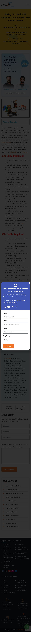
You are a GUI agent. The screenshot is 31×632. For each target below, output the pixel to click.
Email (5, 328)
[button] (28, 283)
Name (5, 313)
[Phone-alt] (4, 307)
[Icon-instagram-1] (12, 307)
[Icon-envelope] (8, 307)
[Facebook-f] (16, 307)
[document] (15, 316)
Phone (5, 321)
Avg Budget (7, 336)
